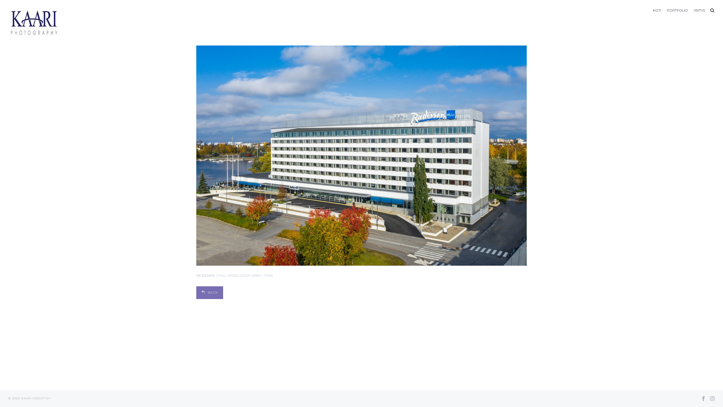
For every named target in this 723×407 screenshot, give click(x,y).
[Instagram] (712, 398)
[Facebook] (703, 398)
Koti (657, 10)
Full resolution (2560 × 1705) (245, 275)
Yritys (699, 10)
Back (213, 292)
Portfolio (677, 10)
